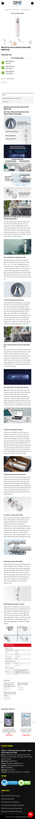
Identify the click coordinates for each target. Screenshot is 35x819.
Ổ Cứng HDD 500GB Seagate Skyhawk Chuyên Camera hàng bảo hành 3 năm (9, 731)
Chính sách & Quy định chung (10, 795)
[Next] (31, 26)
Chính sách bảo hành (7, 799)
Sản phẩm (16, 9)
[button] (2, 3)
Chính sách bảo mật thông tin (10, 802)
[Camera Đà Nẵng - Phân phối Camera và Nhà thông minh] (17, 3)
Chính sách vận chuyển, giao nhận (11, 808)
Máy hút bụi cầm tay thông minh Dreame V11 (23, 684)
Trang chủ (8, 9)
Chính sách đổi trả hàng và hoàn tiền (12, 805)
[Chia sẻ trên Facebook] (2, 82)
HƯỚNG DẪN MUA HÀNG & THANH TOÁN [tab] (12, 98)
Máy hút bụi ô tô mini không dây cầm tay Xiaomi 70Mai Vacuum (9, 684)
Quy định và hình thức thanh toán (11, 811)
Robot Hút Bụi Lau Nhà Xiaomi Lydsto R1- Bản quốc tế (10, 694)
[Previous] (3, 26)
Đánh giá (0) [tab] (6, 101)
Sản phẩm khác (25, 9)
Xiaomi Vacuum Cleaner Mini (12, 114)
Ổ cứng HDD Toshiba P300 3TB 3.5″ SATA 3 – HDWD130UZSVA (26, 730)
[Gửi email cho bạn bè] (5, 82)
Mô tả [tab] (4, 94)
